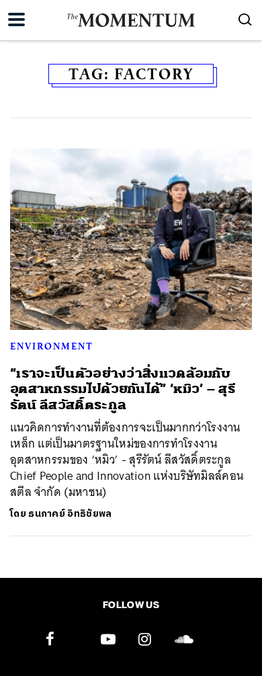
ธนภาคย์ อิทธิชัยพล (70, 513)
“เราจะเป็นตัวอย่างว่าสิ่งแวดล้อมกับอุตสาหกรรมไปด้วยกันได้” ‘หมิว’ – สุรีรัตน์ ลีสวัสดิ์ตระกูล (122, 389)
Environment (51, 346)
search (245, 19)
